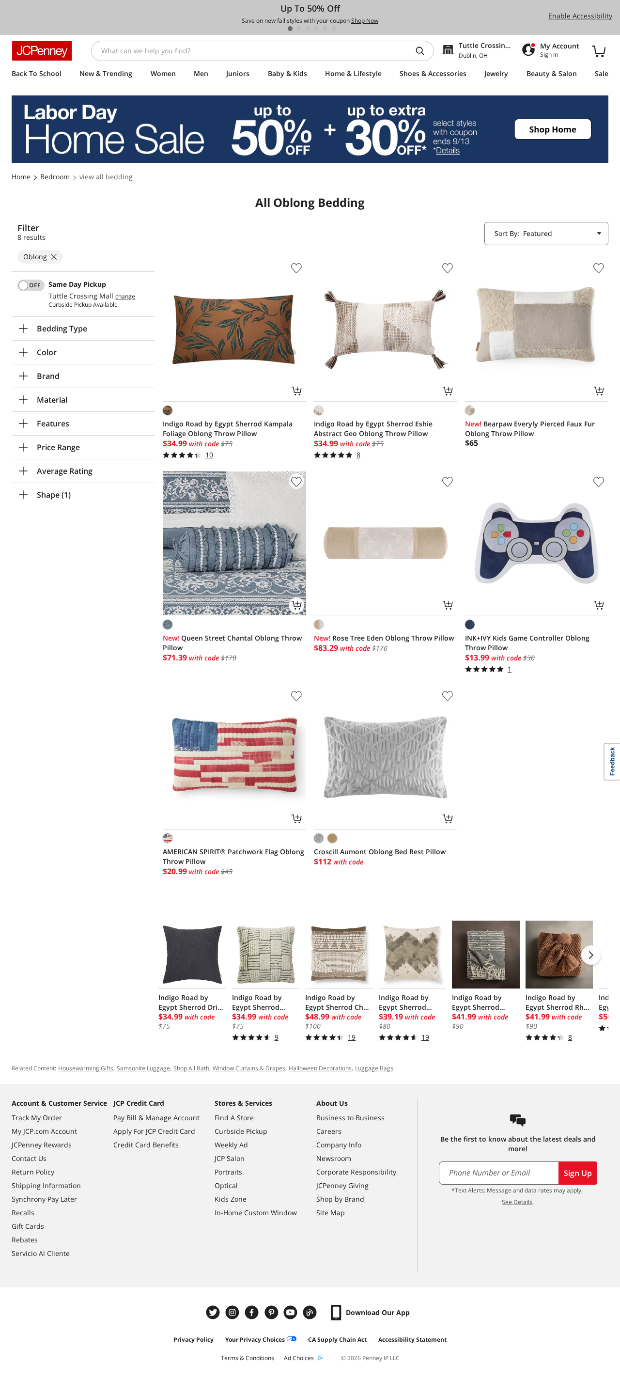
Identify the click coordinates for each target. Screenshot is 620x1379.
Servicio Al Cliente (41, 1253)
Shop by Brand (340, 1199)
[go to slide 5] (325, 28)
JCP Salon (230, 1158)
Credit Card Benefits (146, 1144)
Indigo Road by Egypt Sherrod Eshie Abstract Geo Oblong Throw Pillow (373, 428)
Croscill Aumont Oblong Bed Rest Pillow (380, 851)
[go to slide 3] (307, 28)
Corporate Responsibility (356, 1171)
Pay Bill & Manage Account (156, 1117)
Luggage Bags (374, 1068)
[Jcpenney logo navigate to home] (42, 51)
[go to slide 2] (298, 28)
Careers (328, 1131)
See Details (517, 1202)
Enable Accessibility (580, 15)
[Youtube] (291, 1312)
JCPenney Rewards (42, 1144)
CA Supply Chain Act (337, 1339)
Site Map (330, 1212)
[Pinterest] (272, 1312)
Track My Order (37, 1117)
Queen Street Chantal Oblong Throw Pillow (232, 642)
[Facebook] (253, 1312)
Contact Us (29, 1158)
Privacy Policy (193, 1339)
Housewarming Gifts (85, 1068)
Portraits (228, 1171)
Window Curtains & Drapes (249, 1068)
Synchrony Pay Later (44, 1199)
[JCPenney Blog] (311, 1312)
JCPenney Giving (342, 1185)
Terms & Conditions (247, 1358)
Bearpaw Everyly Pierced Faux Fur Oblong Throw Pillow (530, 428)
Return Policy (33, 1171)
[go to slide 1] (290, 28)
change (125, 296)
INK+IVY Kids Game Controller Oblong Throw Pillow (527, 642)
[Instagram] (233, 1312)
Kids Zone (231, 1199)
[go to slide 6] (333, 28)
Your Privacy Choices (255, 1339)
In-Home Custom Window (256, 1212)
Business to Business (350, 1117)
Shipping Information (46, 1185)
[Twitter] (214, 1312)
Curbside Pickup (241, 1131)
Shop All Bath (191, 1068)
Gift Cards (28, 1226)
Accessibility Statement (412, 1339)
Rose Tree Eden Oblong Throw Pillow (384, 637)
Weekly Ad (231, 1144)
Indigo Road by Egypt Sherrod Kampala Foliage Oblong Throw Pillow (228, 428)
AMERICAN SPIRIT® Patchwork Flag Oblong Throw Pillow (233, 856)
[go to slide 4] (316, 28)
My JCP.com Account (44, 1131)
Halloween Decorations (320, 1068)
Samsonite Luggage (143, 1068)
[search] (424, 51)
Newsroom (333, 1158)
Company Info (338, 1144)
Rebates (25, 1239)
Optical (226, 1185)
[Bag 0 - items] (598, 51)
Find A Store (234, 1117)
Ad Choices (299, 1358)
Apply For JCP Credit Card (154, 1131)
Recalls (23, 1212)
